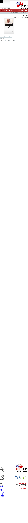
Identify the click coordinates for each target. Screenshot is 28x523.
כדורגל (2, 467)
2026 (11, 36)
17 (10, 40)
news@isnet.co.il (22, 483)
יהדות (3, 482)
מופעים (2, 477)
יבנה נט (26, 17)
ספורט (2, 466)
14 (4, 40)
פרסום (2, 495)
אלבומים (2, 473)
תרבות (12, 10)
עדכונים (2, 468)
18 (11, 40)
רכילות (20, 12)
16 (8, 40)
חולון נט (2, 494)
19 (13, 40)
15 (6, 40)
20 (15, 40)
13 (3, 40)
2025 (8, 36)
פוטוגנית (25, 12)
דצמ (3, 38)
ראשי (26, 10)
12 (1, 40)
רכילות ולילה (20, 17)
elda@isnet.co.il (23, 488)
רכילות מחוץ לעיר (14, 12)
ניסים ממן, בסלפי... (9, 28)
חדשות (21, 10)
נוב (1, 38)
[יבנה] (19, 9)
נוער (3, 478)
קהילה (17, 10)
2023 (3, 36)
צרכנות (8, 10)
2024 (6, 36)
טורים (3, 10)
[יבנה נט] (18, 471)
